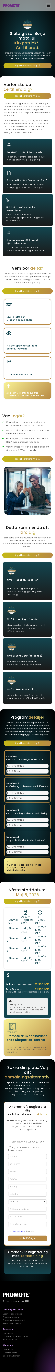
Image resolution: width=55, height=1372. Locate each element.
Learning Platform (13, 1309)
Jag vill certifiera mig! (26, 65)
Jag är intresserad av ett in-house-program (23, 1148)
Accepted (23, 1231)
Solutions (8, 1329)
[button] (48, 5)
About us (8, 1345)
